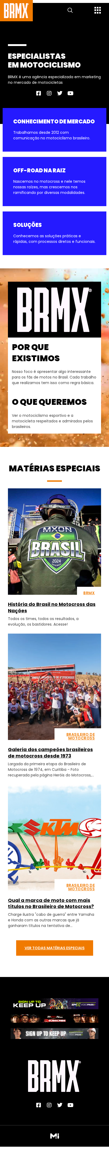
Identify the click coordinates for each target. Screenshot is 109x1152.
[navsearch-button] (70, 10)
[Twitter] (59, 93)
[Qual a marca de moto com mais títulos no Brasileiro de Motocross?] (54, 837)
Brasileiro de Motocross (80, 736)
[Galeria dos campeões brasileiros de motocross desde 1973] (54, 687)
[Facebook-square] (38, 93)
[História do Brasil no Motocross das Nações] (54, 541)
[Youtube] (70, 93)
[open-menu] (98, 11)
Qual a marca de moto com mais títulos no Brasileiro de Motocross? (51, 903)
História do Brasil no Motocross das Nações (52, 607)
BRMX (89, 593)
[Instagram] (49, 93)
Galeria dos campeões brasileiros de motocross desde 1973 (50, 752)
